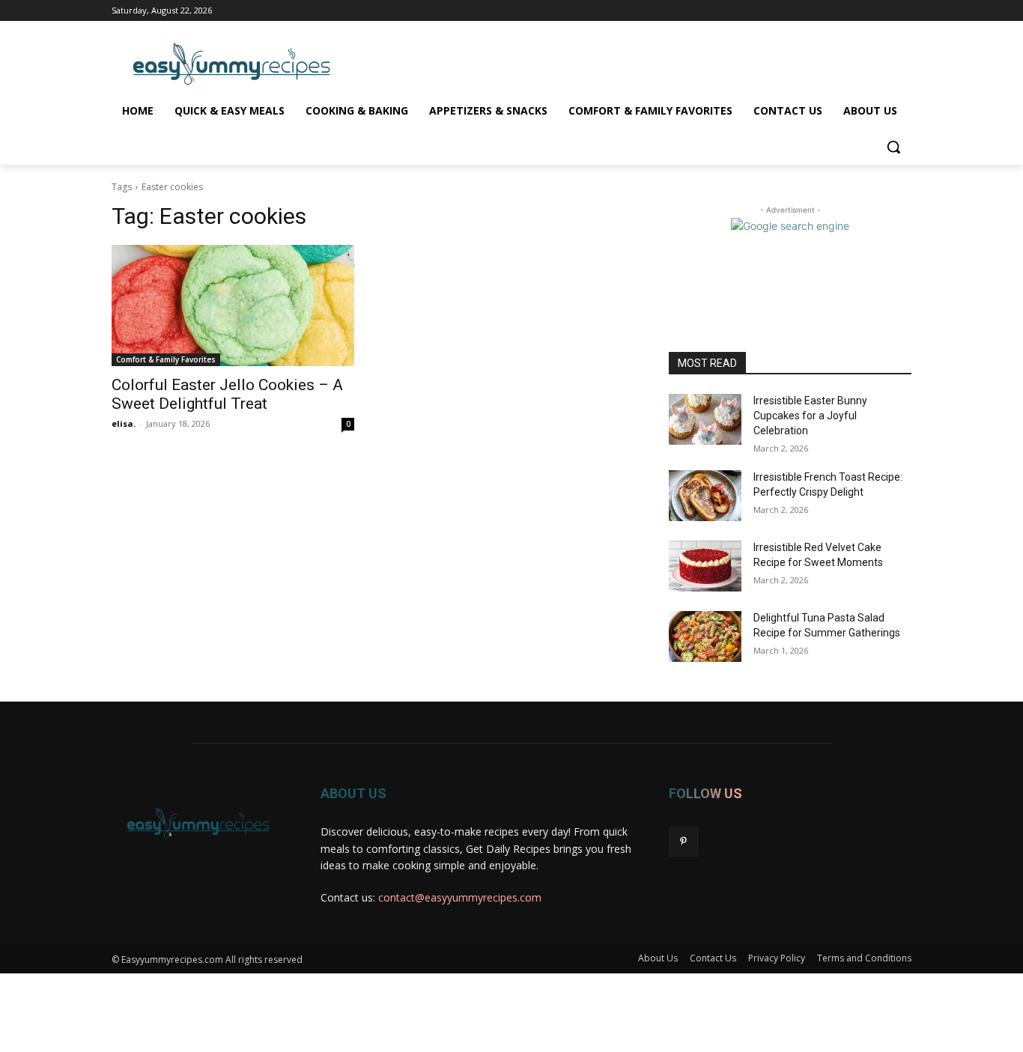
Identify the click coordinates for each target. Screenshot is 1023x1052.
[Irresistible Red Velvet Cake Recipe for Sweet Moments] (705, 566)
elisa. (124, 423)
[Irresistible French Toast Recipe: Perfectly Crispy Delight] (705, 495)
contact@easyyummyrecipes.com (459, 897)
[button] (893, 147)
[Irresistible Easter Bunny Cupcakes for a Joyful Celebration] (705, 419)
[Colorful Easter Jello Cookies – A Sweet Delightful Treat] (233, 305)
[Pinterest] (683, 842)
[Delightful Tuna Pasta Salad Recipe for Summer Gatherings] (705, 636)
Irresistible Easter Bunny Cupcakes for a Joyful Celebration (810, 415)
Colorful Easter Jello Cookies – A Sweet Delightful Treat (227, 394)
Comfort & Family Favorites (166, 359)
